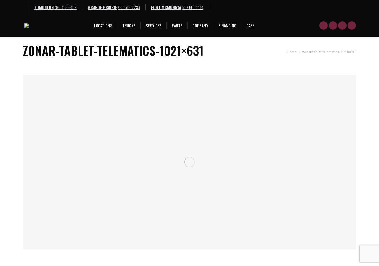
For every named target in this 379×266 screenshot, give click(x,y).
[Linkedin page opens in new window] (342, 25)
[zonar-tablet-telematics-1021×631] (189, 162)
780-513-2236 (129, 7)
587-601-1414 (192, 7)
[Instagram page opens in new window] (352, 25)
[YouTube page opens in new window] (323, 25)
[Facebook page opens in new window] (333, 25)
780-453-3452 (65, 7)
